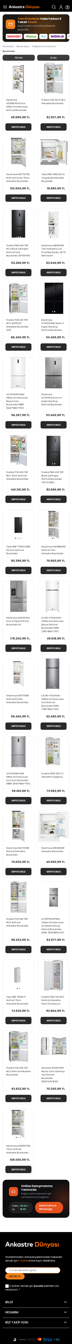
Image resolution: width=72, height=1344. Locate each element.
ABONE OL (15, 1276)
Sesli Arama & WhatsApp (47, 1207)
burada (38, 1286)
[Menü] (4, 7)
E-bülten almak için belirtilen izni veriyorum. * (32, 1287)
